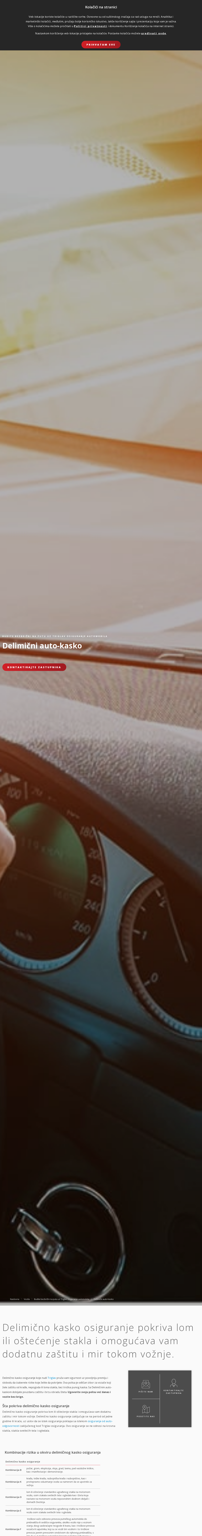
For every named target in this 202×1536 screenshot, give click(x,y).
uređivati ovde (153, 33)
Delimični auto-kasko (104, 1299)
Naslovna (14, 1299)
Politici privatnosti (90, 26)
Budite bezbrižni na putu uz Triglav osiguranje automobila (61, 1299)
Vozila (27, 1299)
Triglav (52, 1378)
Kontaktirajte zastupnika (34, 667)
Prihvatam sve (101, 44)
